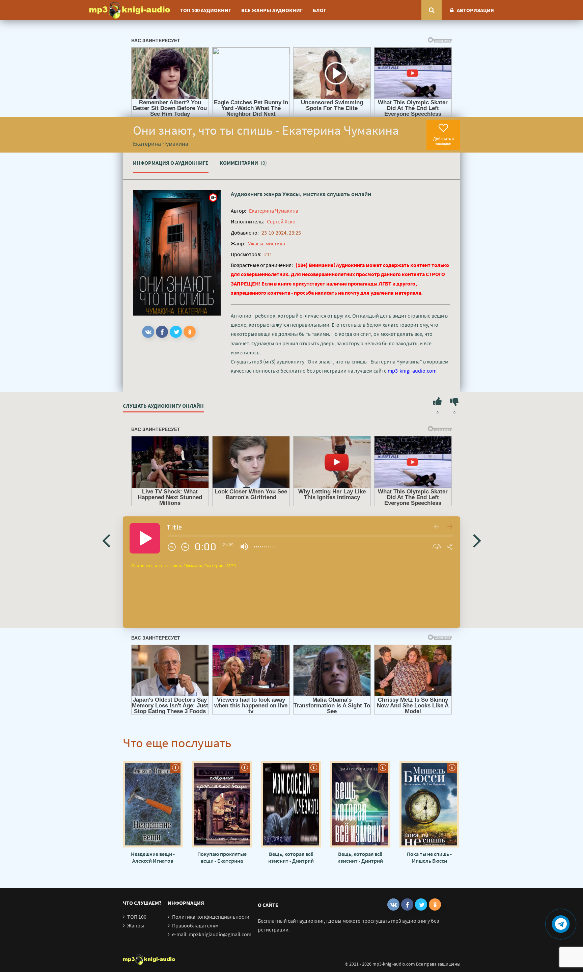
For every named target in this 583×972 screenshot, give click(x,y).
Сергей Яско (281, 221)
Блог (319, 10)
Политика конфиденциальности (210, 916)
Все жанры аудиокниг (272, 10)
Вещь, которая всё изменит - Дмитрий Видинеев (291, 857)
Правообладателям (195, 925)
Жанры (135, 925)
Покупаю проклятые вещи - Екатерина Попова (222, 857)
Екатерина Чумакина (273, 210)
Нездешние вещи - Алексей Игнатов (153, 857)
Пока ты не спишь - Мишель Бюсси (429, 857)
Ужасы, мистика (304, 194)
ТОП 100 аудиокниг (205, 10)
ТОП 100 (136, 916)
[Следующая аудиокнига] (477, 540)
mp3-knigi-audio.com (412, 370)
